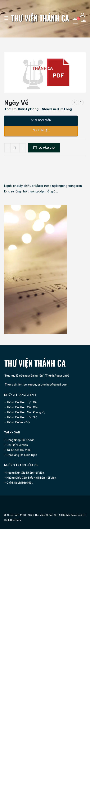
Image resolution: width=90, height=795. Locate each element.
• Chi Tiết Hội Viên (16, 445)
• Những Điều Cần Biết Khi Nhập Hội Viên (30, 477)
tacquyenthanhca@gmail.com (47, 384)
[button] (7, 18)
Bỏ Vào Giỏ (47, 148)
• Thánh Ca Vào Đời (17, 422)
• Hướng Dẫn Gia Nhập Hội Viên (24, 472)
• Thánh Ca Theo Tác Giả (20, 417)
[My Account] (82, 15)
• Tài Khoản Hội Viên (17, 450)
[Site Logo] (40, 18)
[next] (81, 102)
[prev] (74, 102)
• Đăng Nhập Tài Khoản (19, 440)
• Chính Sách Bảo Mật (18, 482)
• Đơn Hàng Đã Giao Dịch (20, 455)
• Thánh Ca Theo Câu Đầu (21, 407)
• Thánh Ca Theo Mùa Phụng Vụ (24, 412)
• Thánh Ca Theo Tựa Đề (20, 402)
